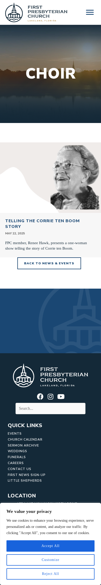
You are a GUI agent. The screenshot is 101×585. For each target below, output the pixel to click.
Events (15, 434)
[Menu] (90, 12)
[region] (50, 544)
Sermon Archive (23, 445)
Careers (16, 463)
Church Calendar (25, 439)
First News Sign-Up (27, 475)
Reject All (50, 574)
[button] (40, 396)
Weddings (17, 451)
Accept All (50, 546)
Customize (50, 560)
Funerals (17, 457)
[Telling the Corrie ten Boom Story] (50, 199)
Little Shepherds (25, 481)
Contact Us (19, 469)
